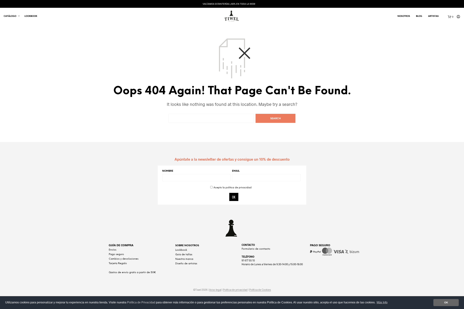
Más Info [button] (382, 302)
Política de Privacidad (141, 302)
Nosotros (403, 16)
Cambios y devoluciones (123, 259)
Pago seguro (116, 254)
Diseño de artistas (186, 263)
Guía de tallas (183, 254)
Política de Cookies (260, 289)
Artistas (433, 16)
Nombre (167, 171)
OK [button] (446, 302)
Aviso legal (215, 289)
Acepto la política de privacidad (233, 188)
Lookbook (30, 16)
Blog (419, 16)
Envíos (112, 250)
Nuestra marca (184, 259)
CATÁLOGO (10, 16)
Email (235, 171)
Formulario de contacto (256, 249)
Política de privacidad (235, 289)
